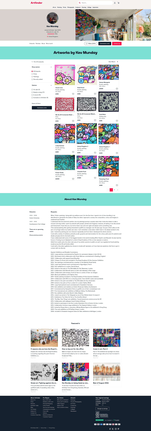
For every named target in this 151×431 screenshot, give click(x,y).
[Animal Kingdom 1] (108, 139)
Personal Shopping (48, 403)
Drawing (84, 7)
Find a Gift (45, 411)
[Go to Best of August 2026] (107, 374)
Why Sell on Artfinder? (62, 400)
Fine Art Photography (76, 401)
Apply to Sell (60, 405)
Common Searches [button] (36, 415)
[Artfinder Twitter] (113, 429)
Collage (89, 7)
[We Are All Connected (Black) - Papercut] (87, 109)
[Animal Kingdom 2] (87, 138)
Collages (73, 409)
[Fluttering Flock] (108, 171)
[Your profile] (115, 2)
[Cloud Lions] (65, 80)
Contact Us (33, 413)
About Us (33, 400)
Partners (33, 403)
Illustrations (73, 411)
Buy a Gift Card (47, 400)
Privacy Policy (52, 427)
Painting (59, 7)
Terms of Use (43, 427)
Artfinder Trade (34, 405)
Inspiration (95, 7)
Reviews (38, 43)
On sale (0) (36, 89)
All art (54, 7)
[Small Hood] (87, 80)
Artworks (32, 43)
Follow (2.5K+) (92, 43)
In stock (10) (37, 95)
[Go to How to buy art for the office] (75, 344)
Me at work (49, 43)
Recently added (38, 79)
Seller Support (60, 403)
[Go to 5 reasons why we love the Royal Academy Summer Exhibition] (44, 344)
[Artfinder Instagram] (116, 429)
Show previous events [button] (36, 235)
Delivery (45, 413)
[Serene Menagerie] (108, 77)
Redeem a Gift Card (48, 401)
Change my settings (102, 408)
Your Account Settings (48, 407)
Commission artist (105, 43)
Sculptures (73, 405)
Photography (70, 7)
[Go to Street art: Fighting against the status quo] (44, 377)
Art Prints (73, 403)
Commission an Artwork (49, 409)
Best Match (112, 61)
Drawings (73, 407)
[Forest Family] (65, 167)
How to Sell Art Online (62, 407)
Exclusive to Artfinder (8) (40, 97)
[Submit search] (80, 3)
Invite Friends (46, 405)
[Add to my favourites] (73, 94)
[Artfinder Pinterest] (118, 429)
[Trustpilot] (107, 420)
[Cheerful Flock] (87, 167)
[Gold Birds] (108, 107)
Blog (32, 407)
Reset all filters (36, 103)
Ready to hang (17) (39, 92)
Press (32, 401)
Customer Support (47, 417)
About (43, 43)
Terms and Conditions (62, 401)
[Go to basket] (118, 2)
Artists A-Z (33, 411)
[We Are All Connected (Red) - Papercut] (65, 109)
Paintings (36, 76)
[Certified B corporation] (102, 414)
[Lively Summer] (65, 138)
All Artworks (36, 71)
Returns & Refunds (48, 415)
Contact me (117, 43)
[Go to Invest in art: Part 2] (107, 344)
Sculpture (78, 7)
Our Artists (33, 409)
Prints (64, 7)
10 (57, 32)
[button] (42, 67)
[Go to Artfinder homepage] (36, 3)
